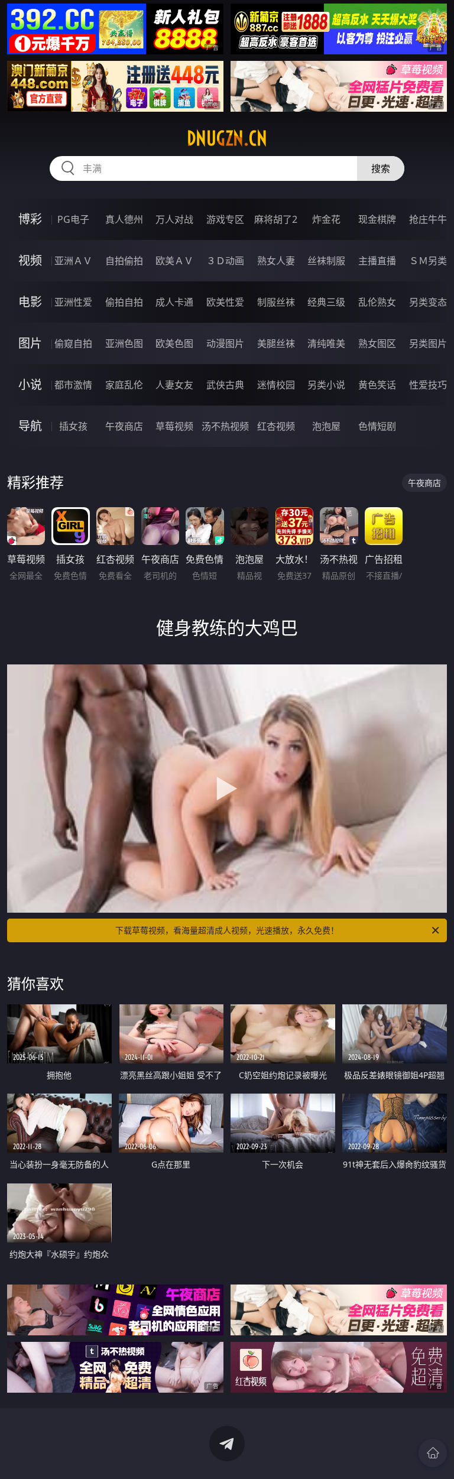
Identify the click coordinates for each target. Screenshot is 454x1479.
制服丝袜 (276, 302)
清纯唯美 (326, 343)
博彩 (30, 219)
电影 (30, 302)
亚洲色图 (124, 343)
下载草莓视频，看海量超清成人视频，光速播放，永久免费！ (227, 930)
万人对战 (174, 219)
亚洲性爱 (73, 302)
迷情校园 (276, 384)
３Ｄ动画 (225, 260)
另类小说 (326, 384)
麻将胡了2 (275, 219)
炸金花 (326, 219)
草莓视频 (174, 426)
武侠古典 (225, 384)
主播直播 (377, 260)
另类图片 (428, 343)
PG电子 (73, 219)
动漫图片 (225, 343)
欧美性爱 (225, 302)
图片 (30, 343)
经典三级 (326, 302)
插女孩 (73, 426)
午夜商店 (124, 426)
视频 (30, 260)
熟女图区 (377, 343)
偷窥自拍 (73, 343)
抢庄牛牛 (428, 219)
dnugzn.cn (227, 138)
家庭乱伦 (124, 384)
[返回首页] (433, 1453)
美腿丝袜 (276, 343)
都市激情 (73, 384)
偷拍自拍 (124, 302)
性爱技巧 (428, 384)
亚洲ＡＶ (73, 260)
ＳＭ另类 (428, 260)
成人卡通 (174, 302)
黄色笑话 (377, 384)
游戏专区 (225, 219)
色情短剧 (377, 426)
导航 (30, 426)
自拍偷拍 (124, 260)
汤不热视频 (225, 426)
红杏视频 (276, 426)
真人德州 (124, 219)
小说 (30, 385)
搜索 (380, 168)
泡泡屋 (326, 426)
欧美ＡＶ (174, 260)
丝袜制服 (326, 260)
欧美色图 (174, 343)
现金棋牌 (377, 219)
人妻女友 (174, 384)
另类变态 (428, 302)
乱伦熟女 (377, 302)
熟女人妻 (276, 260)
